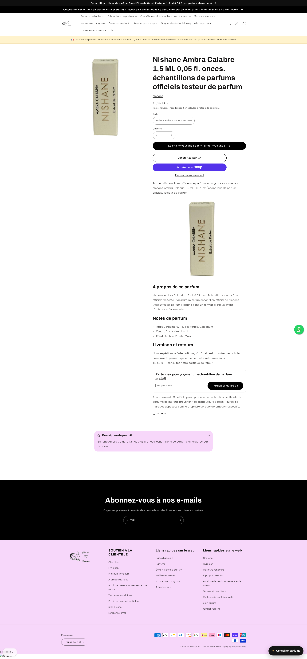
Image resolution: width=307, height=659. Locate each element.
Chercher (113, 562)
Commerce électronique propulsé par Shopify (225, 646)
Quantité (157, 129)
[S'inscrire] (180, 520)
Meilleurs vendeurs (118, 574)
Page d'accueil (164, 558)
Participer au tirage (225, 385)
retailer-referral (117, 613)
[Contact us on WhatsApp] (299, 329)
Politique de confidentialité (123, 601)
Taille (155, 114)
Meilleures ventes (165, 575)
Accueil (157, 183)
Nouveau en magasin (168, 581)
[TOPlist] (6, 656)
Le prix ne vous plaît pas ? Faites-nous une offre (199, 145)
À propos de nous (118, 580)
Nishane (158, 96)
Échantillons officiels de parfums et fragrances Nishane (200, 183)
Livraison (113, 568)
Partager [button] (162, 413)
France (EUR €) (73, 642)
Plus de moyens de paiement (189, 175)
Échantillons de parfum (169, 570)
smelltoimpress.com (196, 646)
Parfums (160, 564)
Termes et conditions (120, 595)
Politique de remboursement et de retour (127, 587)
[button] (92, 16)
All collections (163, 587)
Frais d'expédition (178, 108)
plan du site (115, 607)
